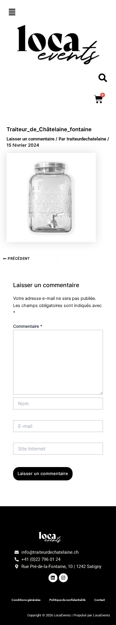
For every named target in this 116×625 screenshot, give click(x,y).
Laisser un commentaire (30, 139)
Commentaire (27, 326)
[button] (58, 12)
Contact (99, 600)
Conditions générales (26, 600)
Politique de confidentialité (67, 600)
